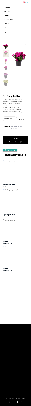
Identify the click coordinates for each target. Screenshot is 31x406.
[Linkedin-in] (13, 402)
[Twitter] (21, 402)
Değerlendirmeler (15, 142)
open (25, 45)
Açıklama (15, 138)
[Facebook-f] (17, 402)
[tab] (15, 138)
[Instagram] (9, 402)
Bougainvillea (15, 126)
